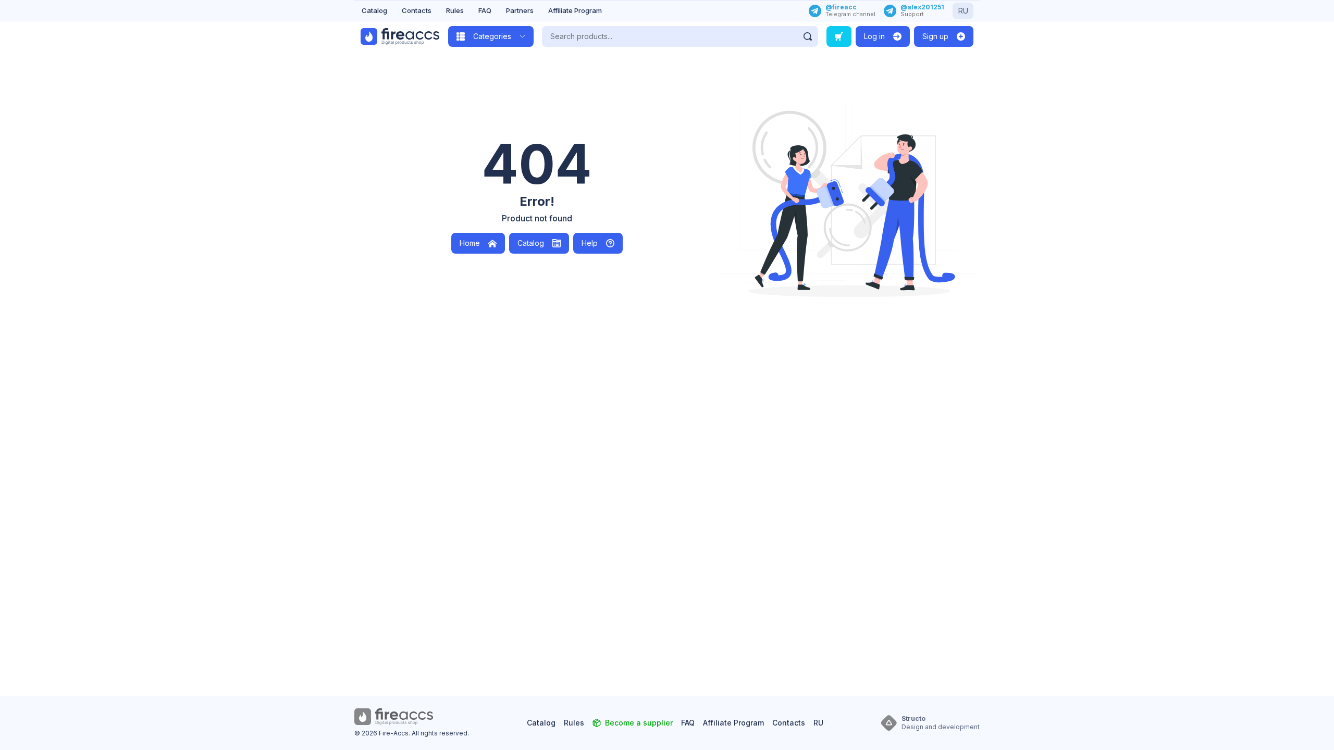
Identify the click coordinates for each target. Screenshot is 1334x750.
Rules (455, 10)
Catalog (374, 10)
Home (470, 243)
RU (963, 10)
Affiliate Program (575, 10)
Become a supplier (639, 722)
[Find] (807, 36)
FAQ (484, 10)
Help (590, 243)
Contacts (416, 10)
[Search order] (838, 36)
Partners (520, 10)
